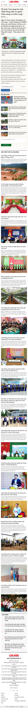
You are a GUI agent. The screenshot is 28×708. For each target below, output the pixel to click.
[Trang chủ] (2, 5)
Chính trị (10, 4)
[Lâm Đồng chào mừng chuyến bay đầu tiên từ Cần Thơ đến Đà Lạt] (14, 386)
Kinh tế (19, 4)
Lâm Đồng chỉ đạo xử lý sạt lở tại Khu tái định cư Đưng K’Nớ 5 (17, 133)
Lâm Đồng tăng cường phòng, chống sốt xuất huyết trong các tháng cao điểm (13, 555)
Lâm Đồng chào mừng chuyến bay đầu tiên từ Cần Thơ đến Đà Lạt (13, 369)
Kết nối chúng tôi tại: (14, 687)
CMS (12, 706)
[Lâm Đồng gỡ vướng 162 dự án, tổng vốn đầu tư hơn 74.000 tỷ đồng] (14, 509)
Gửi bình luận (6, 145)
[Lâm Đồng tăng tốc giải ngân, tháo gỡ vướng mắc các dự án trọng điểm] (14, 356)
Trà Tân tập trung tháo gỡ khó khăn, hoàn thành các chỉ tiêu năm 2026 (12, 185)
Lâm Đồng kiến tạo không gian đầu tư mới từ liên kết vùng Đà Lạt (17, 108)
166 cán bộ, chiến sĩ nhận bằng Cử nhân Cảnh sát (13, 247)
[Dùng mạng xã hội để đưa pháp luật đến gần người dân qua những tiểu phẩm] (4, 115)
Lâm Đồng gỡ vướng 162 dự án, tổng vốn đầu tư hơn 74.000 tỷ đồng (13, 493)
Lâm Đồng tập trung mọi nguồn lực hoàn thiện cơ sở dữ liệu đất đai (13, 464)
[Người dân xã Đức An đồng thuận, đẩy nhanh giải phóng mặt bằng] (14, 542)
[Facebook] (17, 690)
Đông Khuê (3, 16)
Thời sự (15, 4)
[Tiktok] (11, 690)
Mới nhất (5, 4)
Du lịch (16, 699)
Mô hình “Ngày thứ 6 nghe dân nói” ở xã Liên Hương (17, 126)
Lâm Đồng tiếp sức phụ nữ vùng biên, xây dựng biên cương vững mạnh (14, 431)
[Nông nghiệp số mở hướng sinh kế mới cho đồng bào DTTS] (14, 295)
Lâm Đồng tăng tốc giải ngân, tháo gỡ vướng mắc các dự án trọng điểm (13, 338)
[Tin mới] (4, 1)
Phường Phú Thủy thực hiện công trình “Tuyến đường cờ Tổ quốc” (20, 99)
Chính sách (3, 700)
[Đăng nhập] (24, 2)
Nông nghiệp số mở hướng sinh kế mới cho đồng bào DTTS (13, 277)
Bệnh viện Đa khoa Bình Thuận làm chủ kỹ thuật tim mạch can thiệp (14, 618)
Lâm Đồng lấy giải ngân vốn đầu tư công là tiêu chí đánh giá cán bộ (15, 625)
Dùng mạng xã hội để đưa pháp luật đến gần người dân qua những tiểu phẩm (17, 115)
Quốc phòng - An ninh (19, 697)
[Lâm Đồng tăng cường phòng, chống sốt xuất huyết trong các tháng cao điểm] (14, 573)
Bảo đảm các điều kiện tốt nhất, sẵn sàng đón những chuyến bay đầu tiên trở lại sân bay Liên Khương (13, 400)
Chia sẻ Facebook (6, 90)
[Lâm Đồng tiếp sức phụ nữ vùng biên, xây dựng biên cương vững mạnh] (14, 450)
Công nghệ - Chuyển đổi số (20, 700)
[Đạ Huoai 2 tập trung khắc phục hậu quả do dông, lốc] (4, 121)
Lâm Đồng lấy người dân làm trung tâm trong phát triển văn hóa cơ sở (13, 308)
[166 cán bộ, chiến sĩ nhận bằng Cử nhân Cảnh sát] (14, 264)
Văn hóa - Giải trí (4, 699)
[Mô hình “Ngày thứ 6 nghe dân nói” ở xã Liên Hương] (4, 127)
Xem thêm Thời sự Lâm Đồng (10, 152)
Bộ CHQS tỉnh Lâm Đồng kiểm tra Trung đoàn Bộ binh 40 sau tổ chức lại (15, 638)
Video (2, 702)
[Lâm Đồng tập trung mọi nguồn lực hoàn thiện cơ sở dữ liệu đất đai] (14, 480)
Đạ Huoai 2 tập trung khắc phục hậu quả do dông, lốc (17, 120)
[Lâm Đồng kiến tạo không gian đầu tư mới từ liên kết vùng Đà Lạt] (4, 108)
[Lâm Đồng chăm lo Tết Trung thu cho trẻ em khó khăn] (14, 603)
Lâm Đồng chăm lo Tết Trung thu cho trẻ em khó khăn (13, 586)
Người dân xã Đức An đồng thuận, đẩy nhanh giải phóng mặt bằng (12, 522)
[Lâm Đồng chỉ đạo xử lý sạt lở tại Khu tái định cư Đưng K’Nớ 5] (4, 134)
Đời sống (24, 4)
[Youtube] (14, 690)
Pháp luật (3, 697)
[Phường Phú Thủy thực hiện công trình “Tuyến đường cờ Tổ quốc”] (7, 100)
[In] (11, 90)
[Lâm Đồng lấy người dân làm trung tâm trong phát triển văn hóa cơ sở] (14, 325)
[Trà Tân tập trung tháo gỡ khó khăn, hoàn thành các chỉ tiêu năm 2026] (14, 204)
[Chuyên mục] (2, 1)
